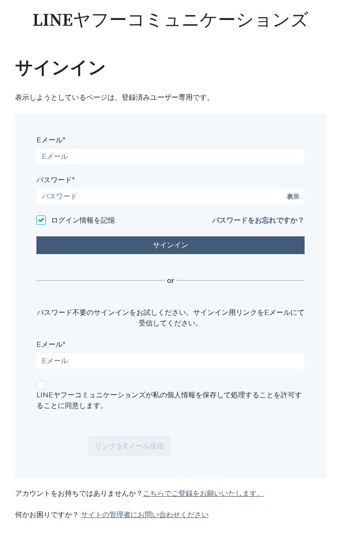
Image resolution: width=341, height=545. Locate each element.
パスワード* (55, 180)
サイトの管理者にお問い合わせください (145, 514)
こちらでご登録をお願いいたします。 (203, 493)
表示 (293, 196)
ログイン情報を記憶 (83, 220)
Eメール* (50, 140)
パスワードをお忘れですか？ (258, 220)
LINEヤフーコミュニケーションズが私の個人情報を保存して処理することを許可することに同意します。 (169, 400)
